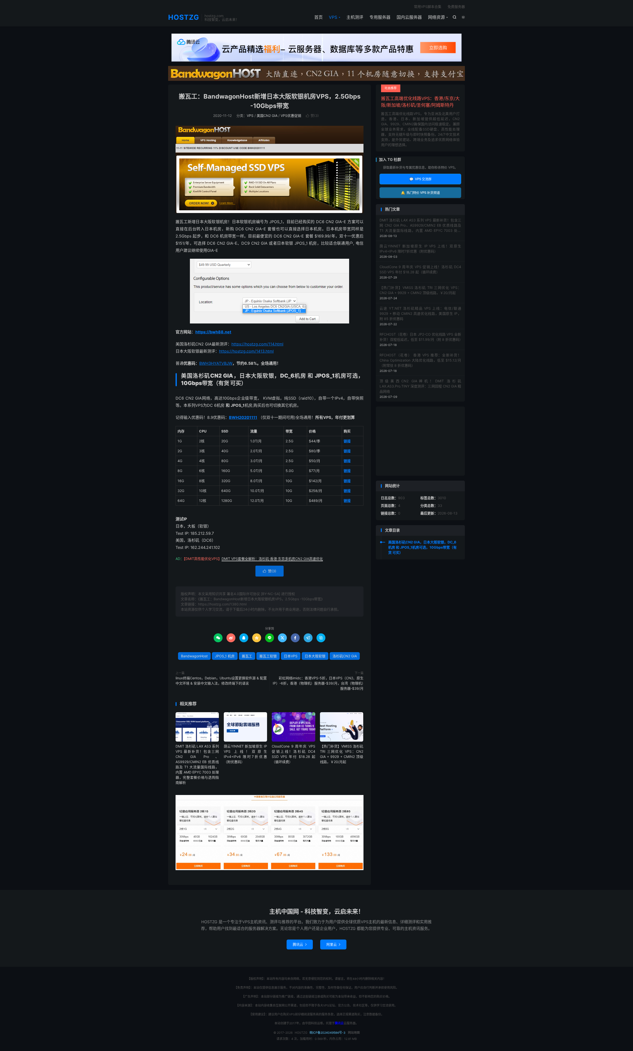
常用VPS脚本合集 (427, 6)
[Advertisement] (420, 441)
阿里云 (333, 944)
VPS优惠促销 (291, 115)
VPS (333, 17)
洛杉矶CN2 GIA (345, 656)
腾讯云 (300, 944)
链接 (347, 441)
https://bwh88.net (213, 331)
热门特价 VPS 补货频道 (420, 193)
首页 (318, 17)
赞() (312, 115)
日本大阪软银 (315, 656)
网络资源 (436, 17)
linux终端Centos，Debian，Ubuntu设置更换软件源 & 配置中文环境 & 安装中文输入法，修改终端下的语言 (221, 680)
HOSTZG (183, 17)
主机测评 (354, 17)
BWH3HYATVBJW (215, 363)
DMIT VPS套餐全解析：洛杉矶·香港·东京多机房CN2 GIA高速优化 (272, 559)
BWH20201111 (243, 417)
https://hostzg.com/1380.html (222, 604)
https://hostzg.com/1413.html (246, 351)
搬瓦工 (247, 656)
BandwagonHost (194, 656)
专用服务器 (379, 17)
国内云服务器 (409, 17)
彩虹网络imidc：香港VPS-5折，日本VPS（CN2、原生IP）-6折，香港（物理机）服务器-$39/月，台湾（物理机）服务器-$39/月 (318, 683)
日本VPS (290, 656)
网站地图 (354, 1032)
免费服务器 (456, 6)
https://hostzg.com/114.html (257, 344)
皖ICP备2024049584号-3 (327, 1032)
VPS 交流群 (420, 179)
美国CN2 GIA (267, 115)
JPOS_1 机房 (225, 656)
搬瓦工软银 (268, 656)
